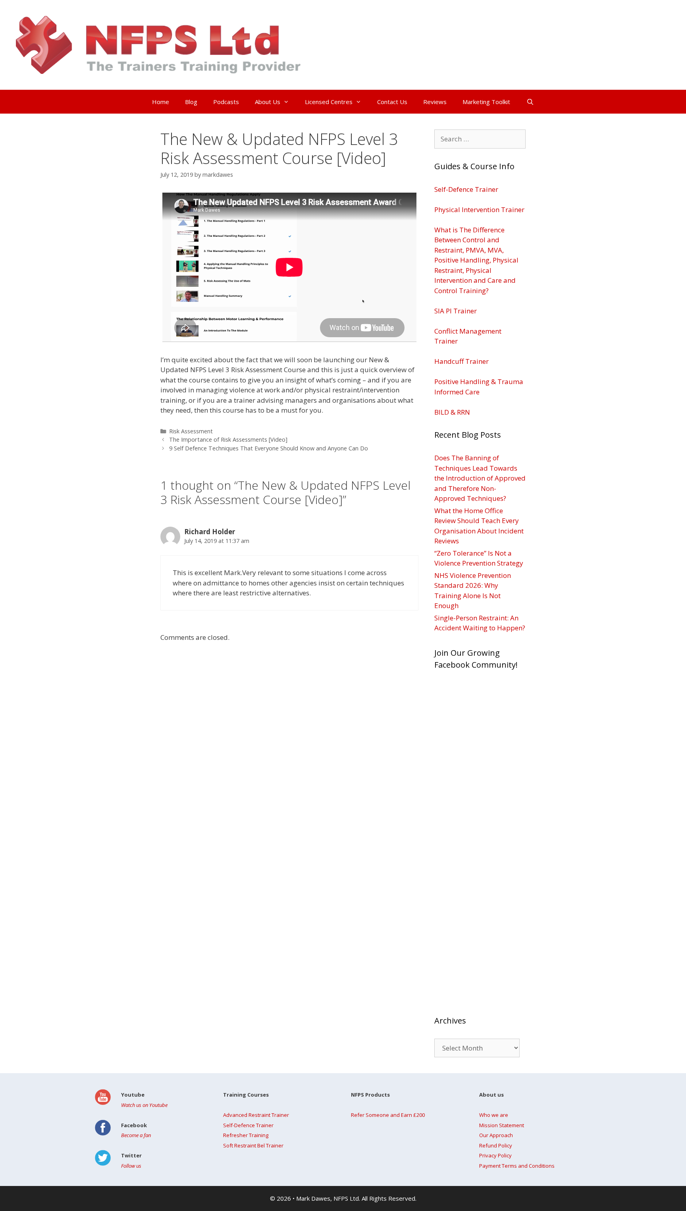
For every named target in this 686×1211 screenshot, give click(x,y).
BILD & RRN (452, 412)
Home (160, 102)
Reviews (435, 102)
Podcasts (226, 102)
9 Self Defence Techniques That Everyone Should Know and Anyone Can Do (268, 448)
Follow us (131, 1165)
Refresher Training (245, 1135)
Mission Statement (501, 1125)
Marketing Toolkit (486, 102)
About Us (267, 102)
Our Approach (496, 1135)
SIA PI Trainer (455, 310)
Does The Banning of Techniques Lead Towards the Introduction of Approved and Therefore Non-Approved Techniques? (480, 478)
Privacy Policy (495, 1155)
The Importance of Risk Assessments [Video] (228, 439)
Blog (191, 102)
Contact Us (392, 102)
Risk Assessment (191, 431)
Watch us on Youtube (144, 1105)
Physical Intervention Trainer (479, 209)
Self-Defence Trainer (466, 189)
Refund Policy (495, 1145)
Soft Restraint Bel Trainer (253, 1145)
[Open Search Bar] (529, 102)
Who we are (493, 1114)
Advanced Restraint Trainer (256, 1114)
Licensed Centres (329, 102)
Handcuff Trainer (461, 361)
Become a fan (136, 1135)
